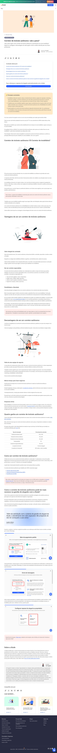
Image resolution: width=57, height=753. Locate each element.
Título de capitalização (6, 729)
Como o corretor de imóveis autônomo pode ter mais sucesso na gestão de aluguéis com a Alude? (27, 78)
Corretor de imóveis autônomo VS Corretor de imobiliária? (19, 66)
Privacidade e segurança (6, 740)
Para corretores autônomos (21, 726)
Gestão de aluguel (5, 731)
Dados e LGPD (4, 742)
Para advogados (19, 728)
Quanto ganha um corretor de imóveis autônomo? (17, 73)
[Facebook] (48, 748)
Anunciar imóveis (31, 406)
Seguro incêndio (5, 725)
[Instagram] (50, 748)
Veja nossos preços (33, 721)
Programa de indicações (6, 733)
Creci (17, 428)
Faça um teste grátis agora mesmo (32, 658)
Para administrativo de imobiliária (20, 723)
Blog (44, 725)
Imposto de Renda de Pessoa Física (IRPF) (16, 472)
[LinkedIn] (52, 748)
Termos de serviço (5, 738)
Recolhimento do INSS (11, 473)
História (45, 721)
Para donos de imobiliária (21, 721)
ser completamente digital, (19, 299)
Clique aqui (18, 637)
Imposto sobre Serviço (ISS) (13, 470)
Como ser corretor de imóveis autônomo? (15, 76)
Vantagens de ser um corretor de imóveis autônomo (17, 68)
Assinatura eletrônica (6, 723)
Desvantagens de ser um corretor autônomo (16, 71)
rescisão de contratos (28, 388)
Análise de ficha (5, 721)
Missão (45, 723)
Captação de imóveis (6, 727)
